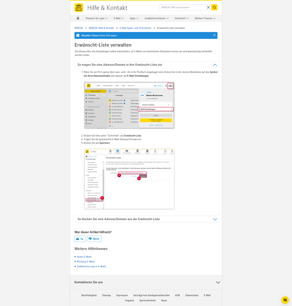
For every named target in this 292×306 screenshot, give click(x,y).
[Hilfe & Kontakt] (78, 18)
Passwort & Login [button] (95, 18)
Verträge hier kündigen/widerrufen (151, 295)
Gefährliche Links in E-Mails (91, 266)
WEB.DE (79, 7)
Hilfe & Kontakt (107, 8)
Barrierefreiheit (148, 300)
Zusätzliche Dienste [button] (155, 18)
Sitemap (106, 295)
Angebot (129, 300)
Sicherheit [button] (180, 18)
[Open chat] (285, 300)
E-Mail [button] (117, 18)
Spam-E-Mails (84, 256)
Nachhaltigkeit (89, 295)
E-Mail (207, 295)
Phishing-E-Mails (86, 261)
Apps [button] (133, 18)
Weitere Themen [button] (204, 18)
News (164, 300)
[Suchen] (214, 7)
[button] (214, 35)
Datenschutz (191, 295)
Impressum (122, 295)
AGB (177, 295)
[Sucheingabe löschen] (208, 7)
